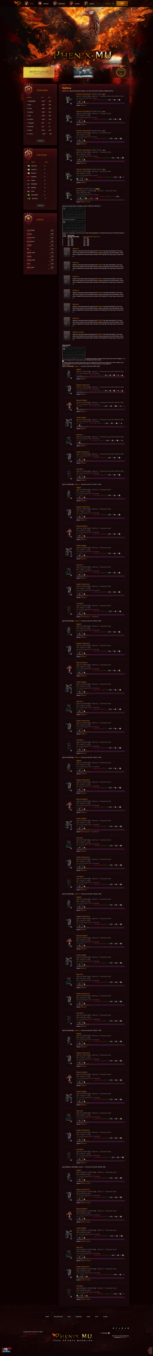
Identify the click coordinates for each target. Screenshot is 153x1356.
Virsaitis (30, 119)
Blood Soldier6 (93, 1074)
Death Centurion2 (93, 586)
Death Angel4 (93, 820)
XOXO (33, 191)
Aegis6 (93, 1035)
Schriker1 (100, 470)
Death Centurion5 (93, 995)
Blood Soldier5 (93, 937)
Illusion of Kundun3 (93, 132)
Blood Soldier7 (96, 1211)
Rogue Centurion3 (93, 645)
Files (69, 1316)
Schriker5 (93, 1015)
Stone (123, 358)
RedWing (33, 177)
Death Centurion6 (93, 1132)
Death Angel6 (93, 1093)
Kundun (100, 251)
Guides (77, 3)
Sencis (31, 134)
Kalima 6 (84, 182)
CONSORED (34, 195)
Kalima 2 (84, 124)
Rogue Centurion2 (93, 509)
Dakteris (30, 112)
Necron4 (93, 840)
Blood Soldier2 (93, 528)
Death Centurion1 (100, 453)
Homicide (34, 166)
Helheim (40, 141)
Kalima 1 (84, 105)
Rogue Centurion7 (96, 1191)
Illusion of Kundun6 (93, 171)
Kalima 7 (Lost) (85, 202)
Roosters (33, 173)
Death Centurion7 (96, 1268)
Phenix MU (32, 1334)
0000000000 (31, 101)
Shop (88, 1316)
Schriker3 (93, 742)
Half (29, 115)
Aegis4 (93, 762)
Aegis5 (93, 899)
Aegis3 (93, 626)
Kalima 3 (84, 144)
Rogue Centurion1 (100, 386)
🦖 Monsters (66, 365)
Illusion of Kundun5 (93, 152)
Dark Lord (97, 236)
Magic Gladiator (88, 236)
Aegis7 (96, 1172)
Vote (96, 1316)
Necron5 (93, 976)
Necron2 (93, 567)
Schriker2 (93, 605)
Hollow (33, 180)
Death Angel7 (96, 1230)
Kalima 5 (84, 163)
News (32, 3)
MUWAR (33, 187)
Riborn (30, 130)
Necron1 (100, 435)
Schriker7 (96, 1288)
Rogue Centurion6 (93, 1055)
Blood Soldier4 (93, 801)
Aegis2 (93, 489)
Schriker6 (93, 1151)
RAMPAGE (34, 184)
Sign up (108, 3)
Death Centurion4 (93, 859)
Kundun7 (96, 190)
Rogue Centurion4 (93, 782)
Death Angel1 (100, 418)
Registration (58, 1316)
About (92, 3)
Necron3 (93, 703)
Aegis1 (100, 370)
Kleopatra (31, 123)
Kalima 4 (76, 290)
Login (122, 3)
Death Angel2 (93, 547)
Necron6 (93, 1113)
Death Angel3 (93, 684)
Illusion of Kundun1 (100, 95)
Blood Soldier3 (93, 664)
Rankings (62, 3)
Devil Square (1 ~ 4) (87, 617)
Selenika (30, 126)
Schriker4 (93, 878)
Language (104, 1333)
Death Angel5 (93, 957)
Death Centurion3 (93, 722)
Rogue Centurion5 (93, 918)
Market (46, 3)
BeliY (29, 105)
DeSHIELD (35, 198)
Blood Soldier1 (100, 401)
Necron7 (96, 1249)
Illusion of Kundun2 (93, 113)
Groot (30, 108)
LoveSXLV (34, 169)
